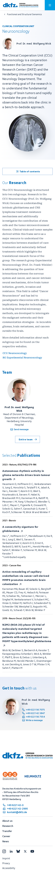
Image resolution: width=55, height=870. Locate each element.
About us (7, 821)
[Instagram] (4, 851)
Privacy (6, 863)
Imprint (6, 858)
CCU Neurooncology (15, 353)
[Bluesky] (18, 851)
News (5, 841)
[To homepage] (20, 5)
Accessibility (8, 868)
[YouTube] (32, 851)
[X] (25, 851)
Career (6, 836)
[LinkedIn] (11, 851)
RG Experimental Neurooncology (22, 357)
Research (7, 826)
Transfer (7, 831)
